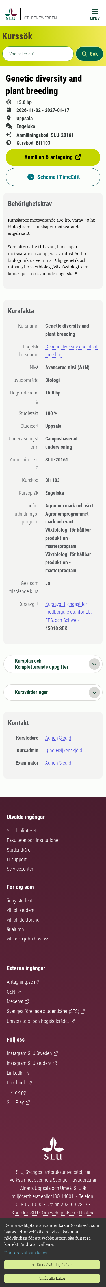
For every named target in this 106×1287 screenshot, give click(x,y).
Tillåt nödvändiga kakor (52, 1265)
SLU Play (15, 1102)
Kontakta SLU (25, 1213)
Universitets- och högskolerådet (38, 1021)
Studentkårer (19, 850)
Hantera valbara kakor (26, 1252)
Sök (94, 54)
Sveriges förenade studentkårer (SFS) (43, 1011)
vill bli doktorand (23, 920)
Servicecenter (20, 869)
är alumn (15, 929)
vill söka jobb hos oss (28, 939)
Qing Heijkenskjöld (63, 750)
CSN (11, 992)
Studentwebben (40, 18)
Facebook (16, 1083)
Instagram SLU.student (29, 1063)
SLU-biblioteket (21, 831)
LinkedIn (15, 1073)
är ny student (20, 901)
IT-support (17, 859)
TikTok (13, 1092)
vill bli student (20, 910)
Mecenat (15, 1001)
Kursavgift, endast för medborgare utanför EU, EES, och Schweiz (68, 612)
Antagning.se (20, 982)
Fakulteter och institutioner (33, 840)
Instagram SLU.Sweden (29, 1053)
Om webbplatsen (58, 1213)
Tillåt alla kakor (52, 1278)
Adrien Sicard (58, 738)
